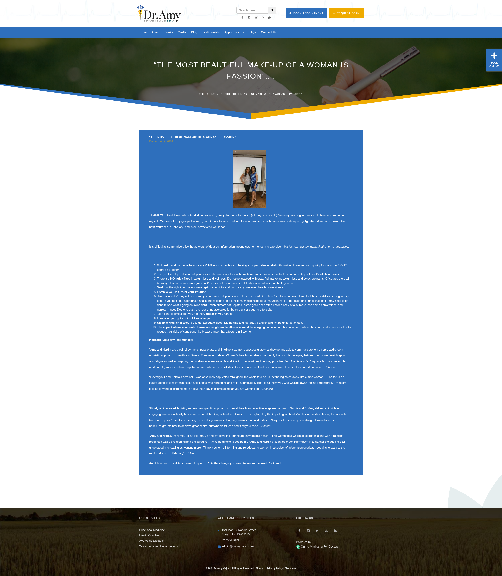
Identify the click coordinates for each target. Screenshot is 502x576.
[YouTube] (269, 17)
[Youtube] (326, 531)
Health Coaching (149, 535)
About (156, 32)
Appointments (234, 32)
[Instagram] (249, 17)
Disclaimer (291, 568)
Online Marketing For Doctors (319, 546)
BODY (214, 94)
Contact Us (269, 32)
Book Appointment (308, 13)
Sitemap (260, 568)
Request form (348, 13)
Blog (194, 32)
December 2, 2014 (161, 141)
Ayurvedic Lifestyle (151, 540)
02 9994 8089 (230, 540)
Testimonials (211, 32)
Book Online (494, 64)
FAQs (252, 32)
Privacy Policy (275, 568)
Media (182, 32)
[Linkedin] (263, 17)
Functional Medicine (152, 529)
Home (143, 32)
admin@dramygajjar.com (238, 546)
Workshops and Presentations (158, 546)
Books (169, 32)
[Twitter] (256, 17)
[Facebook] (242, 17)
